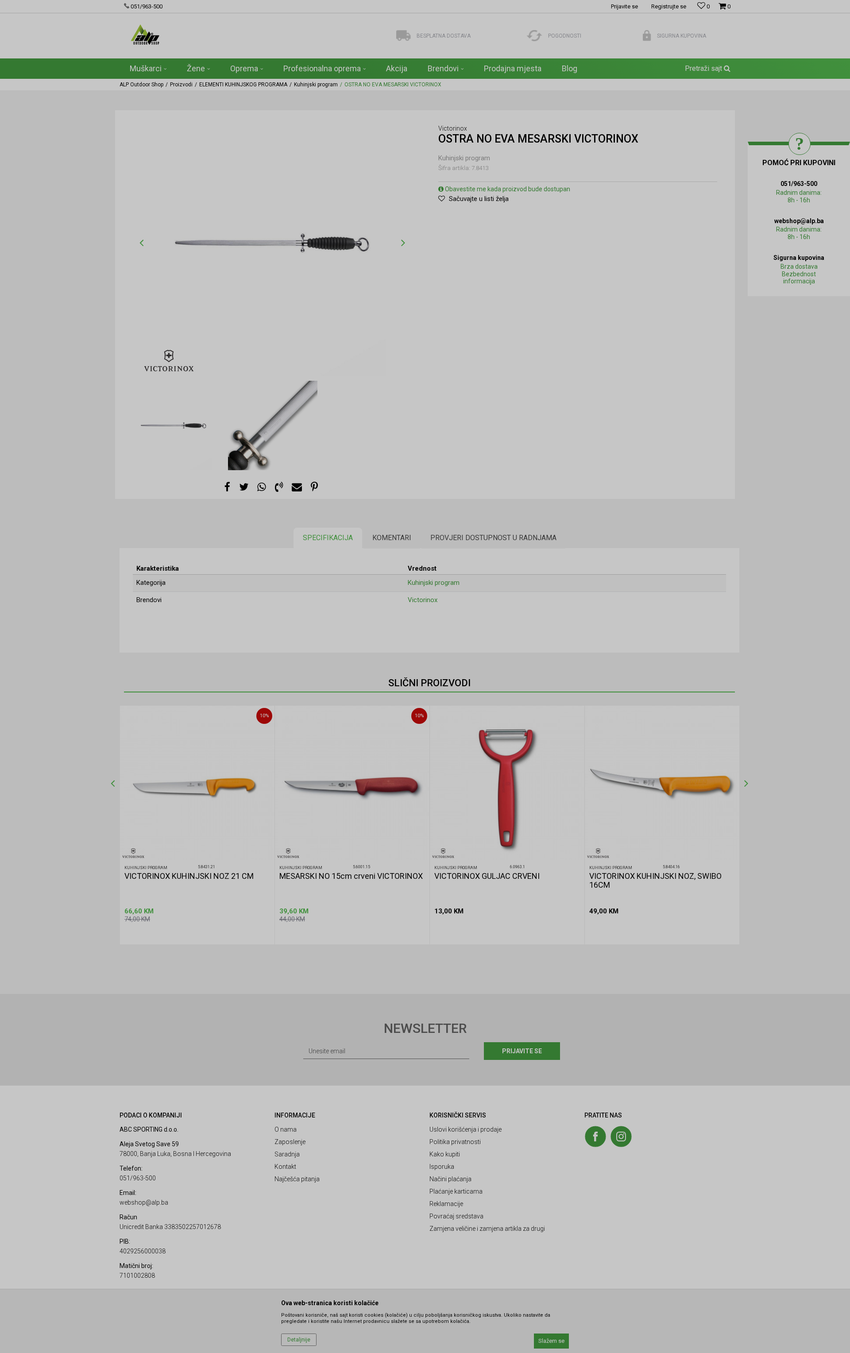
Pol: (400, 666)
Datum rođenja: (347, 666)
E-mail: (471, 666)
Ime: (333, 634)
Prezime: (440, 634)
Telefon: (338, 697)
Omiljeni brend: (415, 697)
